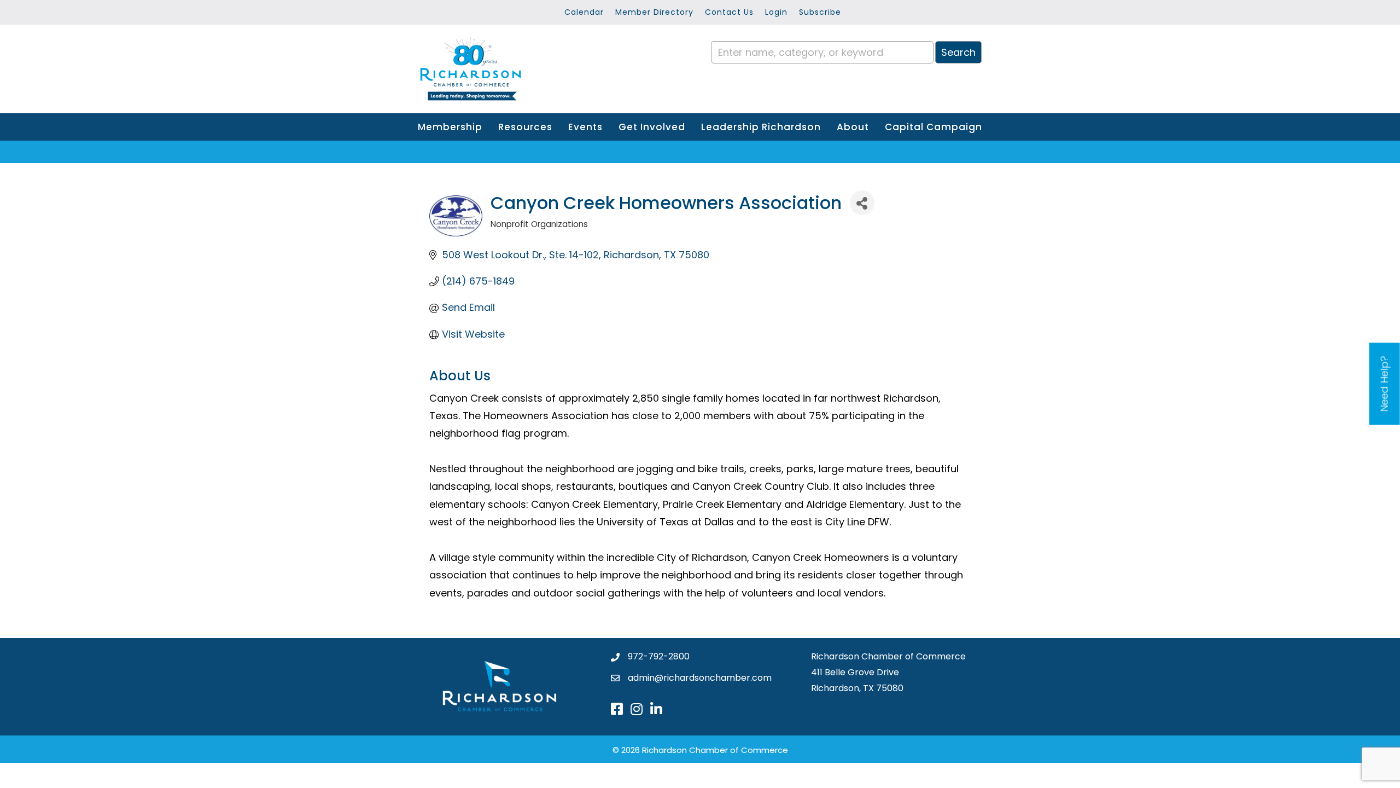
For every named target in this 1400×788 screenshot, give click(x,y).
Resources (525, 127)
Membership (450, 127)
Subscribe (820, 12)
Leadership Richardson (761, 127)
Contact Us (729, 12)
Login (776, 12)
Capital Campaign (933, 127)
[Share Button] (862, 202)
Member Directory (654, 12)
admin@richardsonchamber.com (700, 677)
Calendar (584, 12)
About (853, 127)
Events (585, 127)
